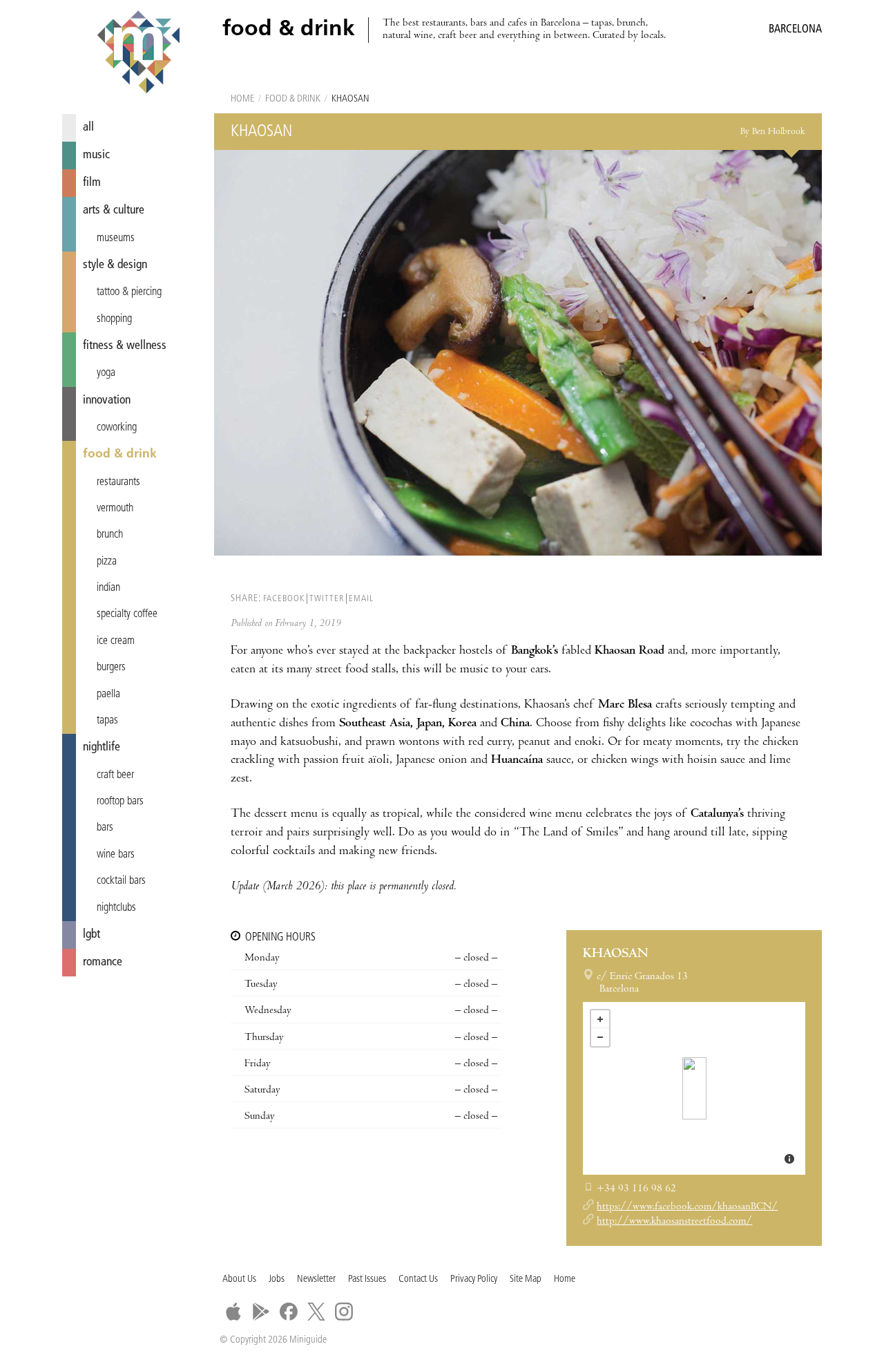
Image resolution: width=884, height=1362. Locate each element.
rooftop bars (120, 801)
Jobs (277, 1279)
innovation (107, 400)
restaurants (118, 482)
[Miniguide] (138, 53)
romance (102, 962)
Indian (108, 588)
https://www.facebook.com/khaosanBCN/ (687, 1207)
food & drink (120, 454)
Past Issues (367, 1279)
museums (116, 238)
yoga (106, 373)
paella (108, 694)
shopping (114, 319)
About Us (239, 1279)
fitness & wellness (124, 346)
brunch (110, 534)
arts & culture (113, 210)
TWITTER (326, 598)
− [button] (600, 1037)
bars (105, 827)
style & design (115, 265)
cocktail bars (121, 881)
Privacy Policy (473, 1279)
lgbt (91, 934)
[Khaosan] (694, 1088)
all (88, 127)
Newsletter (316, 1279)
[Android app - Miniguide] (261, 1312)
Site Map (525, 1279)
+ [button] (600, 1019)
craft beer (115, 775)
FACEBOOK (284, 598)
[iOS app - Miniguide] (233, 1312)
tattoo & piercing (129, 292)
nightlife (101, 747)
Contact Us (418, 1279)
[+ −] (694, 1088)
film (92, 183)
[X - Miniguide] (316, 1312)
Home (242, 99)
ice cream (116, 641)
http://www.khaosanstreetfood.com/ (674, 1221)
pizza (107, 561)
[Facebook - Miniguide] (289, 1312)
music (96, 155)
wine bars (116, 854)
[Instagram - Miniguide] (344, 1312)
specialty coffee (127, 614)
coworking (117, 427)
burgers (111, 667)
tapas (107, 720)
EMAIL (361, 598)
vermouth (115, 508)
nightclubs (116, 908)
